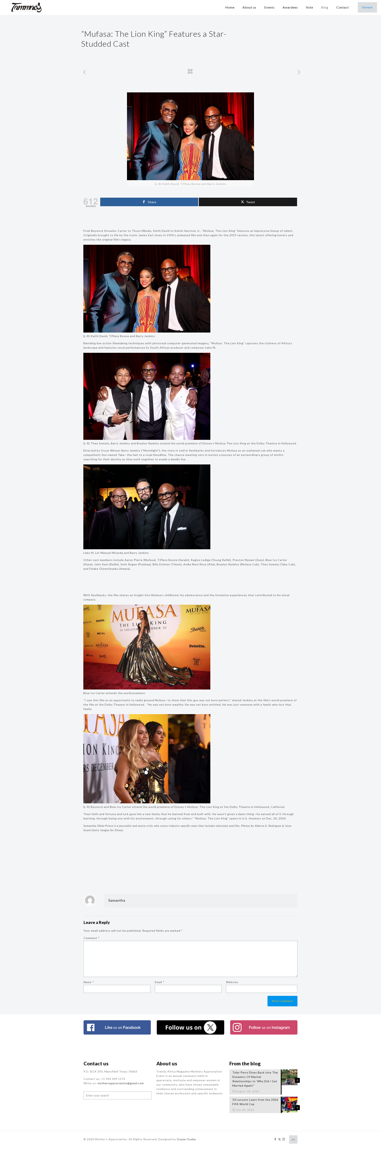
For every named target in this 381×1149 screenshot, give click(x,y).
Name (89, 982)
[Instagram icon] (283, 1139)
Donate (367, 7)
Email (160, 982)
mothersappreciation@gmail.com (121, 1083)
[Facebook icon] (275, 1139)
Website (232, 982)
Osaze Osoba (186, 1139)
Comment (92, 938)
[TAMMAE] (27, 7)
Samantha (116, 900)
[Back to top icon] (293, 1139)
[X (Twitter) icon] (279, 1139)
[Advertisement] (190, 218)
